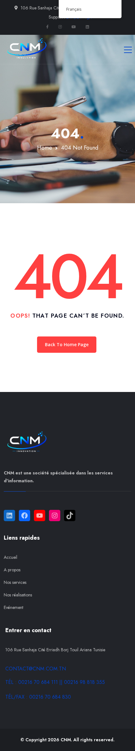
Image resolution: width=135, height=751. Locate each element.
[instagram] (60, 27)
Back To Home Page (67, 344)
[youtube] (74, 27)
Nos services (15, 582)
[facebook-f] (47, 27)
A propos (12, 570)
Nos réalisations (18, 595)
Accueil (10, 557)
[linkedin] (87, 27)
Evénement (13, 607)
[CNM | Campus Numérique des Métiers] (26, 49)
